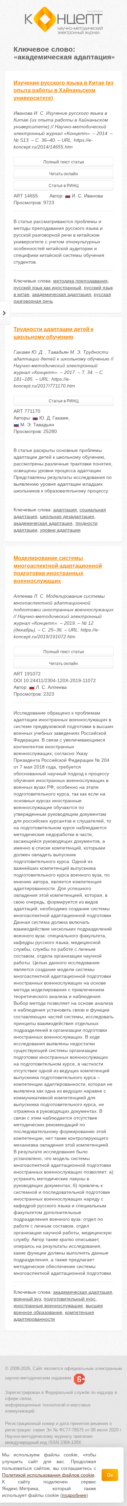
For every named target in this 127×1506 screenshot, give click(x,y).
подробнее (74, 1495)
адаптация (65, 509)
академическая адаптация (61, 294)
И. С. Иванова (86, 195)
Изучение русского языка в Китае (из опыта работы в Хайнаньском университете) (63, 90)
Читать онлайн (63, 173)
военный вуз (27, 1298)
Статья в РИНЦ (64, 185)
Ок (110, 1475)
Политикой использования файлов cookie (48, 1475)
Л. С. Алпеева (51, 687)
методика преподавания (80, 281)
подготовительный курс (70, 1298)
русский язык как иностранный (47, 287)
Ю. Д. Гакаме (53, 418)
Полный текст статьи (63, 162)
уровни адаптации (60, 530)
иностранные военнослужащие (48, 1305)
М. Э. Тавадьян (36, 424)
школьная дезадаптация (67, 516)
